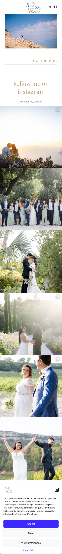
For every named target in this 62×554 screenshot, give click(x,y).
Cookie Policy (29, 550)
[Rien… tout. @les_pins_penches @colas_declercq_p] (31, 261)
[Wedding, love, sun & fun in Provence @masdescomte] (31, 199)
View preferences (31, 542)
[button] (57, 490)
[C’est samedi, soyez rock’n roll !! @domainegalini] (31, 448)
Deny (31, 533)
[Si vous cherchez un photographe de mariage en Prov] (31, 324)
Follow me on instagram (31, 87)
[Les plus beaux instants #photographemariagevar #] (31, 386)
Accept (31, 523)
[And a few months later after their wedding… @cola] (31, 137)
